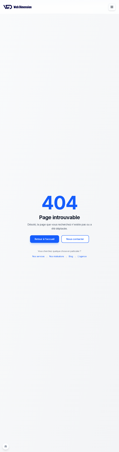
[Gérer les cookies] (5, 446)
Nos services (38, 256)
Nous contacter (75, 239)
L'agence (82, 256)
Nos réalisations (56, 256)
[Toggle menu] (112, 7)
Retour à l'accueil (44, 239)
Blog (71, 256)
